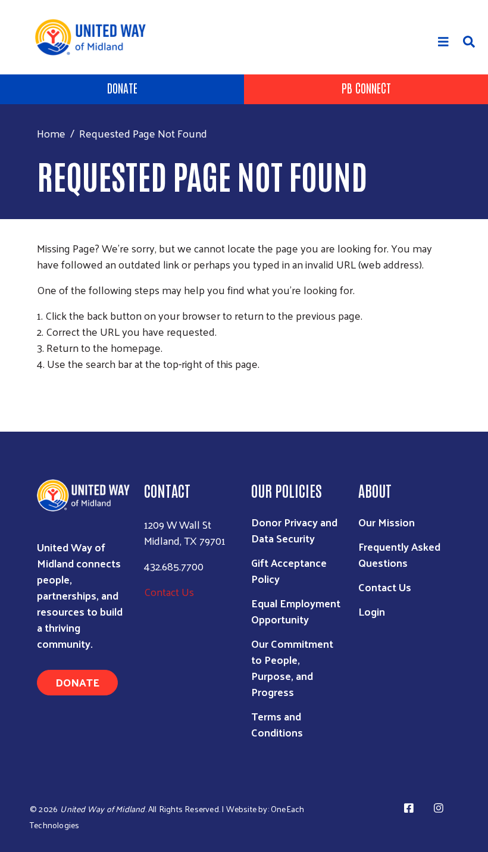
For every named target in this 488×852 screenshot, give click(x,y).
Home (51, 133)
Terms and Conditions (277, 724)
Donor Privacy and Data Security (294, 530)
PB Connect (366, 87)
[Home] (94, 37)
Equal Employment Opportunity (295, 611)
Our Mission (386, 522)
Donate (122, 87)
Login (371, 611)
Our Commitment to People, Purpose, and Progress (292, 667)
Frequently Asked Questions (399, 554)
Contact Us (169, 591)
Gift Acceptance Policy (289, 570)
